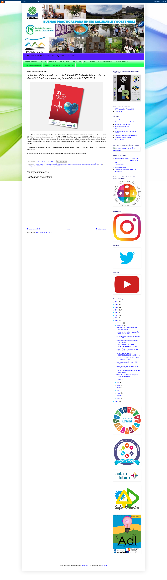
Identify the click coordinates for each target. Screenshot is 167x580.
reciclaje (30, 166)
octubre (119, 380)
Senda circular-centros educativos (125, 122)
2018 (117, 401)
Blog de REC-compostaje (122, 124)
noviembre (120, 325)
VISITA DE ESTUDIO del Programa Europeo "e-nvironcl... (127, 375)
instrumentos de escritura (79, 164)
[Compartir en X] (62, 161)
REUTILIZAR (64, 61)
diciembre (120, 323)
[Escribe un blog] (60, 161)
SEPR (58, 166)
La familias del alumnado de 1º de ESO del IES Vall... (126, 328)
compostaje (48, 164)
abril (118, 390)
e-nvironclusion (119, 165)
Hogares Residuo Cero (122, 126)
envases (64, 164)
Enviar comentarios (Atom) (43, 232)
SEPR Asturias (119, 140)
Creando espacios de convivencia (125, 169)
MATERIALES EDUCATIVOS (63, 65)
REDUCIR (52, 61)
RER (38, 166)
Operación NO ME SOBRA (123, 137)
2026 (117, 302)
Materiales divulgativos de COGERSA (126, 135)
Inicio (68, 229)
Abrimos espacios (120, 167)
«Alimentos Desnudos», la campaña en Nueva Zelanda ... (127, 332)
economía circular (57, 164)
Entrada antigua (101, 229)
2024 (117, 307)
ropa (54, 166)
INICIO (43, 61)
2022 (117, 312)
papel (92, 164)
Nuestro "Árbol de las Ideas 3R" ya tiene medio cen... (127, 350)
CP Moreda (118, 111)
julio (118, 382)
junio (118, 385)
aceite (37, 164)
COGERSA (118, 120)
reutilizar (50, 166)
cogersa (42, 164)
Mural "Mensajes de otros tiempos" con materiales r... (127, 341)
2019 (117, 320)
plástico (96, 164)
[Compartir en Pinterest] (66, 161)
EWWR (70, 164)
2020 (117, 318)
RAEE (100, 164)
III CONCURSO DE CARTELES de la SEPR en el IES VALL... (127, 358)
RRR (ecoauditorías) (33, 65)
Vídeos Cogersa (120, 129)
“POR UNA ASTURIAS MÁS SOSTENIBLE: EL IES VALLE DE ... (128, 354)
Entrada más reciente (33, 229)
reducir (35, 166)
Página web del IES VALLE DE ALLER (126, 158)
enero (119, 398)
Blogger (104, 565)
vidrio (62, 166)
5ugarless (85, 565)
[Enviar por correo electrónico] (57, 161)
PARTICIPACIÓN (122, 61)
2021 (117, 315)
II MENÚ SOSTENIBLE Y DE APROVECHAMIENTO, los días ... (127, 345)
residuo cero (44, 166)
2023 (117, 310)
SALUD (47, 65)
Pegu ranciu (118, 172)
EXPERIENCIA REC (105, 61)
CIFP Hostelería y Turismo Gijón (125, 109)
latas (88, 164)
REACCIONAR (89, 61)
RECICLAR (77, 61)
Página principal (31, 61)
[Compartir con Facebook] (64, 161)
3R (34, 164)
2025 (117, 305)
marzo (119, 393)
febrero (119, 395)
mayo (118, 388)
